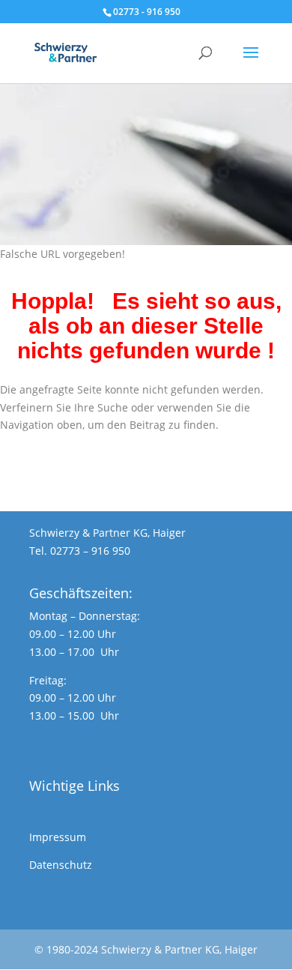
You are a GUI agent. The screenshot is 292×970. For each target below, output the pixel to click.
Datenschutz (60, 865)
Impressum (57, 837)
